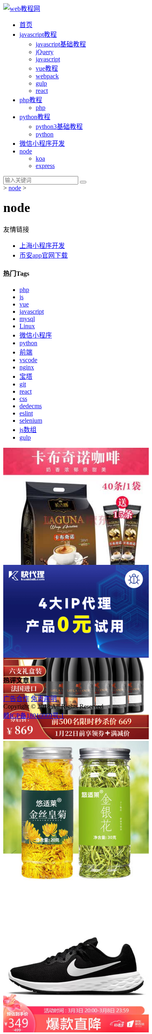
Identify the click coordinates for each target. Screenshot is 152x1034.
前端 (25, 352)
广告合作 (16, 698)
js (21, 297)
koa (40, 158)
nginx (26, 367)
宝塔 (25, 376)
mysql (27, 318)
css (23, 398)
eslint (26, 413)
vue (24, 304)
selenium (30, 420)
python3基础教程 (59, 126)
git (22, 384)
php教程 (30, 99)
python (45, 134)
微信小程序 (35, 335)
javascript (31, 311)
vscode (28, 360)
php (40, 107)
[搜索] (83, 182)
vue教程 (47, 68)
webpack (47, 76)
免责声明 (44, 698)
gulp (41, 83)
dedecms (30, 406)
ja (38, 34)
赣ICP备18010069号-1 (33, 715)
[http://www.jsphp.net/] (21, 8)
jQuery (45, 51)
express (45, 165)
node (25, 151)
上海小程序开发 (42, 245)
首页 (25, 24)
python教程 (34, 116)
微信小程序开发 (42, 143)
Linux (27, 326)
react (42, 90)
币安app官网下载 (43, 255)
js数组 (27, 429)
